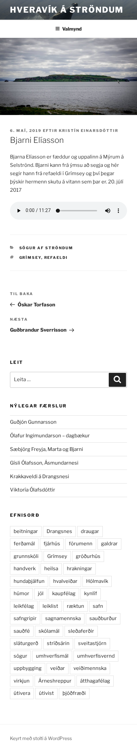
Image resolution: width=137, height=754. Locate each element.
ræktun (75, 606)
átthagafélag (95, 681)
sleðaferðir (81, 631)
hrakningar (79, 569)
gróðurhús (88, 556)
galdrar (109, 544)
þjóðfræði (74, 693)
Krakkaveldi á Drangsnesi (39, 477)
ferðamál (24, 544)
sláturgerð (26, 643)
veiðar (57, 668)
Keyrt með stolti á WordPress (41, 738)
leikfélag (24, 606)
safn (98, 606)
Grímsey (30, 257)
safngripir (25, 618)
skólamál (49, 631)
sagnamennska (63, 618)
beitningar (26, 531)
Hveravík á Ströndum (66, 10)
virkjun (22, 681)
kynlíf (90, 593)
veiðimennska (89, 668)
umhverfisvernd (96, 656)
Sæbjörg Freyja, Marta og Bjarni (46, 449)
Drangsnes (59, 531)
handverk (25, 569)
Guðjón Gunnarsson (33, 422)
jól (41, 593)
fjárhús (52, 544)
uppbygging (28, 668)
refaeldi (56, 257)
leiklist (50, 606)
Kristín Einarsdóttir (88, 130)
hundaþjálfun (29, 581)
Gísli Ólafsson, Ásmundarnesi (44, 463)
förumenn (80, 544)
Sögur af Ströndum (46, 248)
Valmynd (72, 29)
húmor (21, 593)
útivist (46, 693)
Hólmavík (97, 581)
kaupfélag (63, 593)
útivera (22, 693)
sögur (20, 656)
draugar (90, 531)
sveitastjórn (92, 643)
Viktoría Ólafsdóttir (32, 490)
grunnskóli (26, 556)
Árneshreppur (54, 681)
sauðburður (103, 618)
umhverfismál (52, 656)
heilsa (51, 569)
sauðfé (22, 631)
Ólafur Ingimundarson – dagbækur (50, 436)
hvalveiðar (65, 581)
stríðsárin (58, 643)
